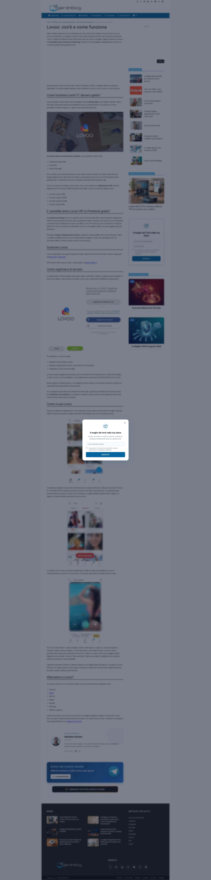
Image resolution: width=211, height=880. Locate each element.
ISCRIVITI (106, 455)
